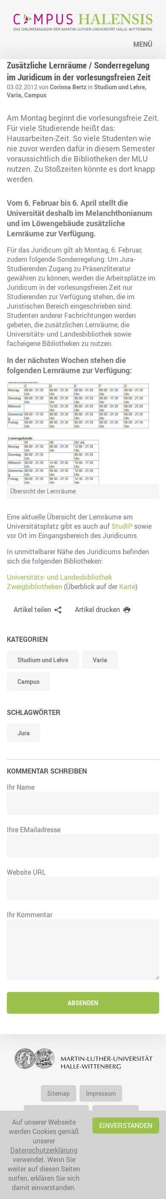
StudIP (122, 526)
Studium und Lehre (42, 660)
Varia (100, 660)
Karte (127, 586)
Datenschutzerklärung (43, 1150)
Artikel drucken (97, 609)
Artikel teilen (32, 609)
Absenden (83, 1003)
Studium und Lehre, (120, 87)
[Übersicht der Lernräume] (83, 433)
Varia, (15, 95)
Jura (23, 733)
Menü (142, 44)
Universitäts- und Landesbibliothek (59, 577)
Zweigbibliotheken (34, 586)
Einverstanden (125, 1125)
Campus (35, 95)
